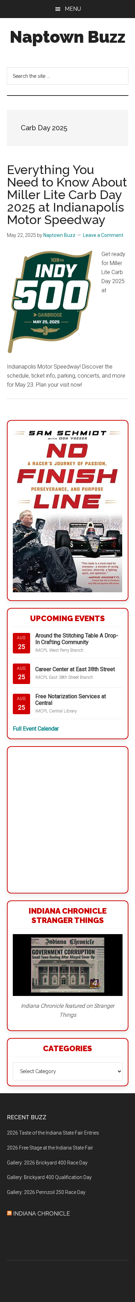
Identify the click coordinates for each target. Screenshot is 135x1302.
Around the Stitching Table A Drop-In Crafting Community (76, 638)
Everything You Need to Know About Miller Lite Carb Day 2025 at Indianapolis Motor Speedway (67, 194)
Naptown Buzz (67, 37)
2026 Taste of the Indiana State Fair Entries (53, 1133)
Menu (73, 9)
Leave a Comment (103, 235)
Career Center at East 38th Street (75, 669)
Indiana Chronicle (41, 1213)
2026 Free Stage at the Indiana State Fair (50, 1148)
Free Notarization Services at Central (70, 699)
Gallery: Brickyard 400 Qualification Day (49, 1177)
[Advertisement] (67, 820)
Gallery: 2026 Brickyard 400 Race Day (47, 1162)
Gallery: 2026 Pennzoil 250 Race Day (46, 1192)
